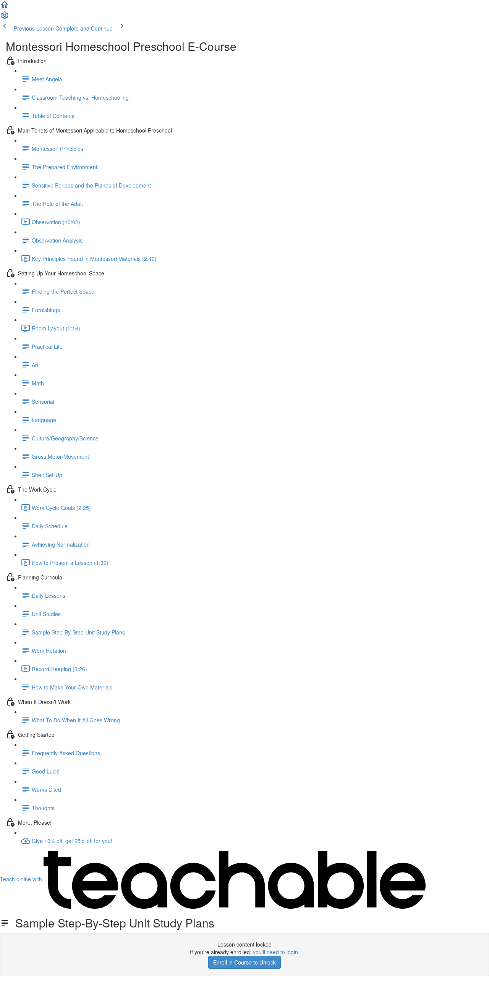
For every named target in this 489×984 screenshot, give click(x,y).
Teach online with (22, 879)
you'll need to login (275, 952)
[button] (4, 7)
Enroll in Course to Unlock (244, 962)
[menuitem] (4, 17)
